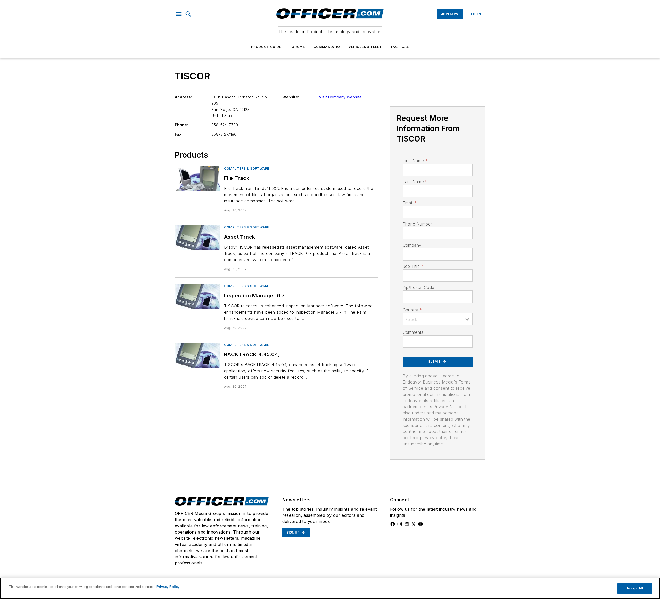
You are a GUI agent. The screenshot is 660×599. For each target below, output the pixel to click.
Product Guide (266, 47)
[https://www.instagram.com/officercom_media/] (399, 524)
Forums (297, 47)
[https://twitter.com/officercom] (413, 524)
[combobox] (438, 319)
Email (410, 202)
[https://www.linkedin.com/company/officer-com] (406, 524)
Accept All (634, 588)
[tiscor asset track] (197, 237)
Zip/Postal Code (418, 287)
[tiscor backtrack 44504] (197, 355)
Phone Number (417, 224)
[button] (179, 14)
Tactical (399, 47)
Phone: (181, 125)
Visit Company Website (340, 97)
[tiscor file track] (197, 178)
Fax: (179, 134)
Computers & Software (246, 168)
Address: (183, 97)
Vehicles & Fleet (365, 47)
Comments (413, 332)
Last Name (415, 181)
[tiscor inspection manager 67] (197, 296)
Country (412, 309)
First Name (415, 160)
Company (412, 245)
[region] (330, 588)
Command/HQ (327, 47)
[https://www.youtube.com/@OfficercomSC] (420, 524)
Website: (290, 97)
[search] (188, 14)
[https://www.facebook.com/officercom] (392, 524)
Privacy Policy (167, 587)
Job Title (413, 266)
